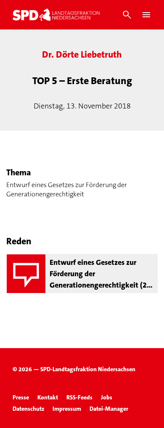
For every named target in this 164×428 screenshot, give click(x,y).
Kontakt (47, 397)
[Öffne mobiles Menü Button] (146, 15)
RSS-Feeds (79, 397)
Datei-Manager (109, 408)
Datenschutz (28, 408)
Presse (21, 397)
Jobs (106, 397)
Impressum (67, 408)
